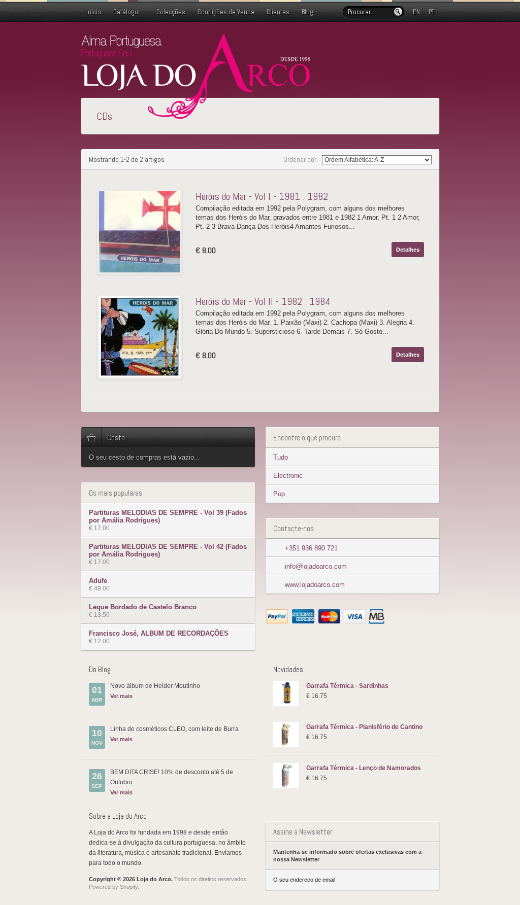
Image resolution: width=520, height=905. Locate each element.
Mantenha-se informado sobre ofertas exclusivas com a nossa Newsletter (347, 855)
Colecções (170, 12)
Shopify (129, 887)
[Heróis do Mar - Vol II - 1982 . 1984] (142, 337)
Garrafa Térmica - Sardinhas (347, 685)
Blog (307, 12)
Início (93, 12)
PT (431, 12)
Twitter (401, 42)
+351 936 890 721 (311, 548)
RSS (433, 42)
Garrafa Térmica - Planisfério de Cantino (364, 726)
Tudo (280, 457)
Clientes (278, 12)
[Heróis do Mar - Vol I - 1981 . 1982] (142, 232)
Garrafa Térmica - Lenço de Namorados (363, 768)
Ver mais (121, 696)
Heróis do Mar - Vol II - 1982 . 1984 (263, 301)
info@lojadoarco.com (316, 566)
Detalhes (407, 250)
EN (416, 12)
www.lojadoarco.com (315, 584)
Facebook (417, 42)
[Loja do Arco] (195, 114)
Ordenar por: (301, 159)
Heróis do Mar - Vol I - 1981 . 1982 (262, 196)
